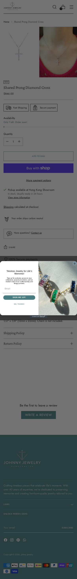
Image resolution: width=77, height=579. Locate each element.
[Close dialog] (74, 263)
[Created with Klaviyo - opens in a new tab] (38, 316)
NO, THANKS (19, 304)
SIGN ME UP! (19, 297)
